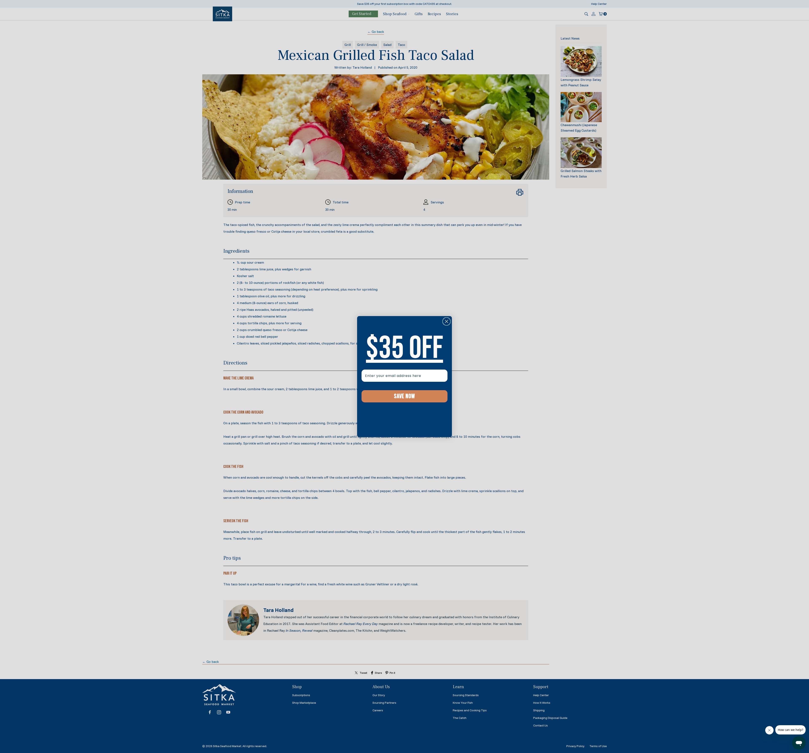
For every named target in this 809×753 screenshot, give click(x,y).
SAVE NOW (404, 396)
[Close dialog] (446, 321)
